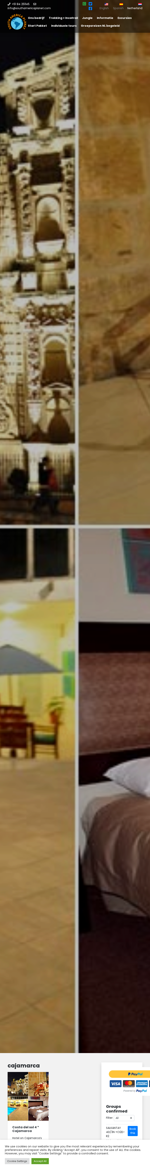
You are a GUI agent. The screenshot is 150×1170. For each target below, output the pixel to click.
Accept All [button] (40, 1161)
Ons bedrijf (36, 18)
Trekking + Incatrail (63, 18)
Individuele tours (64, 26)
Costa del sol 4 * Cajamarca (25, 1129)
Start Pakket (37, 26)
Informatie (105, 18)
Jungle (87, 18)
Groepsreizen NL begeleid (100, 26)
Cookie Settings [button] (17, 1161)
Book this (132, 1131)
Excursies (125, 18)
